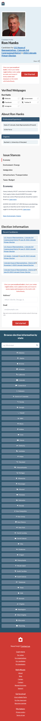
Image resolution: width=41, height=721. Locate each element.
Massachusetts (20, 467)
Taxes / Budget (9, 180)
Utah (20, 593)
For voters (20, 655)
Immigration (7, 170)
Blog (20, 676)
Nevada (20, 506)
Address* (6, 295)
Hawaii (20, 413)
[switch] (37, 61)
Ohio (20, 544)
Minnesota (20, 478)
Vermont (20, 598)
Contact (20, 682)
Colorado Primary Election (17, 272)
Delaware (20, 391)
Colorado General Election (19, 265)
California (20, 374)
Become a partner (20, 703)
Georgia (20, 407)
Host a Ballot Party (20, 697)
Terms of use (20, 715)
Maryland (20, 462)
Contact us (25, 646)
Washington (20, 609)
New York (20, 527)
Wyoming (20, 626)
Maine (20, 456)
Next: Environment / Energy (12, 216)
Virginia (20, 604)
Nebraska (20, 500)
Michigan (20, 473)
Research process (20, 685)
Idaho (20, 418)
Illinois (20, 424)
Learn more (12, 199)
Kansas (20, 440)
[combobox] (20, 299)
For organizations (20, 658)
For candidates (20, 661)
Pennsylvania (20, 560)
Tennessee (20, 582)
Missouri (20, 489)
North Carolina (20, 533)
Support (20, 688)
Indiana (20, 429)
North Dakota (20, 538)
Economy (6, 160)
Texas (20, 587)
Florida (20, 402)
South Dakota (20, 577)
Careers (20, 679)
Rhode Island (20, 566)
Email (5, 305)
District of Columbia (20, 396)
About (20, 673)
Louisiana (20, 451)
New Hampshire (20, 511)
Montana (20, 495)
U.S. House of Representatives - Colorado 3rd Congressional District (15, 50)
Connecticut (20, 385)
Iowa (20, 435)
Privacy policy (20, 712)
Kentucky (20, 445)
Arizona (20, 364)
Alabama (20, 353)
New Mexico (20, 522)
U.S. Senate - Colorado (11, 256)
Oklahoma (20, 549)
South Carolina (21, 571)
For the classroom (20, 700)
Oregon (20, 555)
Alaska (20, 358)
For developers (20, 664)
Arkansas (20, 369)
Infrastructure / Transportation (15, 175)
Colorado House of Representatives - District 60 (19, 263)
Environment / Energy (11, 165)
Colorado (20, 380)
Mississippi (20, 484)
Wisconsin (20, 620)
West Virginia (20, 615)
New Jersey (20, 516)
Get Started (29, 74)
